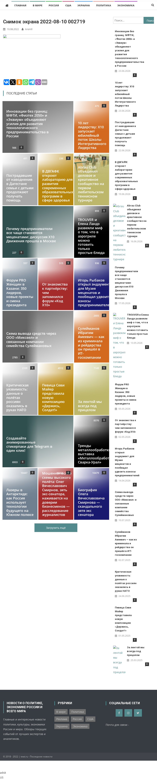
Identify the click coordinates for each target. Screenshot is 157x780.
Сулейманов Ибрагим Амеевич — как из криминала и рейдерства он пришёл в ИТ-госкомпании (91, 343)
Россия (54, 5)
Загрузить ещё (56, 528)
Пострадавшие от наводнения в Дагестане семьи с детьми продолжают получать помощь (20, 188)
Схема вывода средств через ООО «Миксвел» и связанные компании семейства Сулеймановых (31, 339)
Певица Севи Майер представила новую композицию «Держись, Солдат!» (53, 397)
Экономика (125, 5)
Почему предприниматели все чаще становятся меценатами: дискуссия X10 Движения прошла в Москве (31, 234)
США (68, 5)
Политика (103, 5)
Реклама (61, 719)
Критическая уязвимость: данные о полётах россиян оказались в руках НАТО (17, 397)
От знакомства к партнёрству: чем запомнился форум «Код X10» (55, 294)
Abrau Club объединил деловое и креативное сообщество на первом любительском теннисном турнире (91, 184)
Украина (84, 5)
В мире (37, 5)
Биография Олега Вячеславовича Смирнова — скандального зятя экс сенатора (91, 502)
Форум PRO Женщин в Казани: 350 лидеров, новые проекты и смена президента (19, 292)
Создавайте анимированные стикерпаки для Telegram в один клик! (29, 444)
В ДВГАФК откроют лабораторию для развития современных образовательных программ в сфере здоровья (57, 185)
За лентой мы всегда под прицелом (90, 405)
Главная (20, 5)
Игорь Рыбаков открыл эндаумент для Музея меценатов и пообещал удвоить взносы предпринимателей (95, 292)
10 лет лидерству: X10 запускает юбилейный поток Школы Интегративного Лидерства (92, 135)
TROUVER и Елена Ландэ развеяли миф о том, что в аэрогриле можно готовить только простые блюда (91, 236)
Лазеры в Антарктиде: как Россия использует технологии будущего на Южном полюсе (20, 502)
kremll (28, 29)
